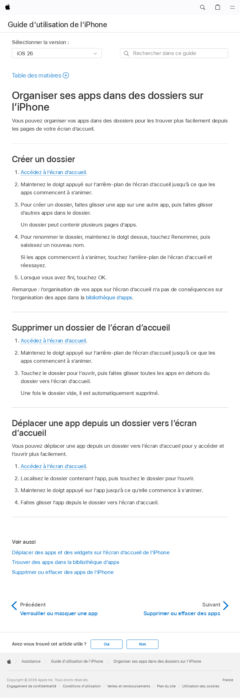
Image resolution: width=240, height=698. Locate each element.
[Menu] (232, 7)
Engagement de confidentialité (31, 686)
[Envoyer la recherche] (126, 53)
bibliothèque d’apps (109, 297)
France (227, 680)
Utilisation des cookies (200, 686)
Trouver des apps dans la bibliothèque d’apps (65, 562)
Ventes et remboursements (128, 686)
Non (142, 644)
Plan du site (166, 686)
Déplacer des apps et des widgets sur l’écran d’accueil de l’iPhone (90, 552)
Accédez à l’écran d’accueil (53, 172)
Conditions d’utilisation (82, 686)
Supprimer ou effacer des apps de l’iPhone (62, 572)
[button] (202, 7)
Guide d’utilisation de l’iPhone (57, 24)
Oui (106, 644)
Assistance (31, 661)
